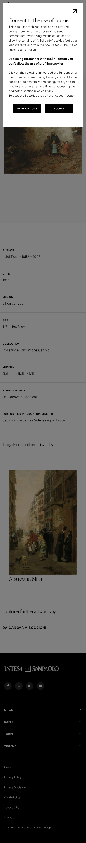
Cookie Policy (44, 91)
